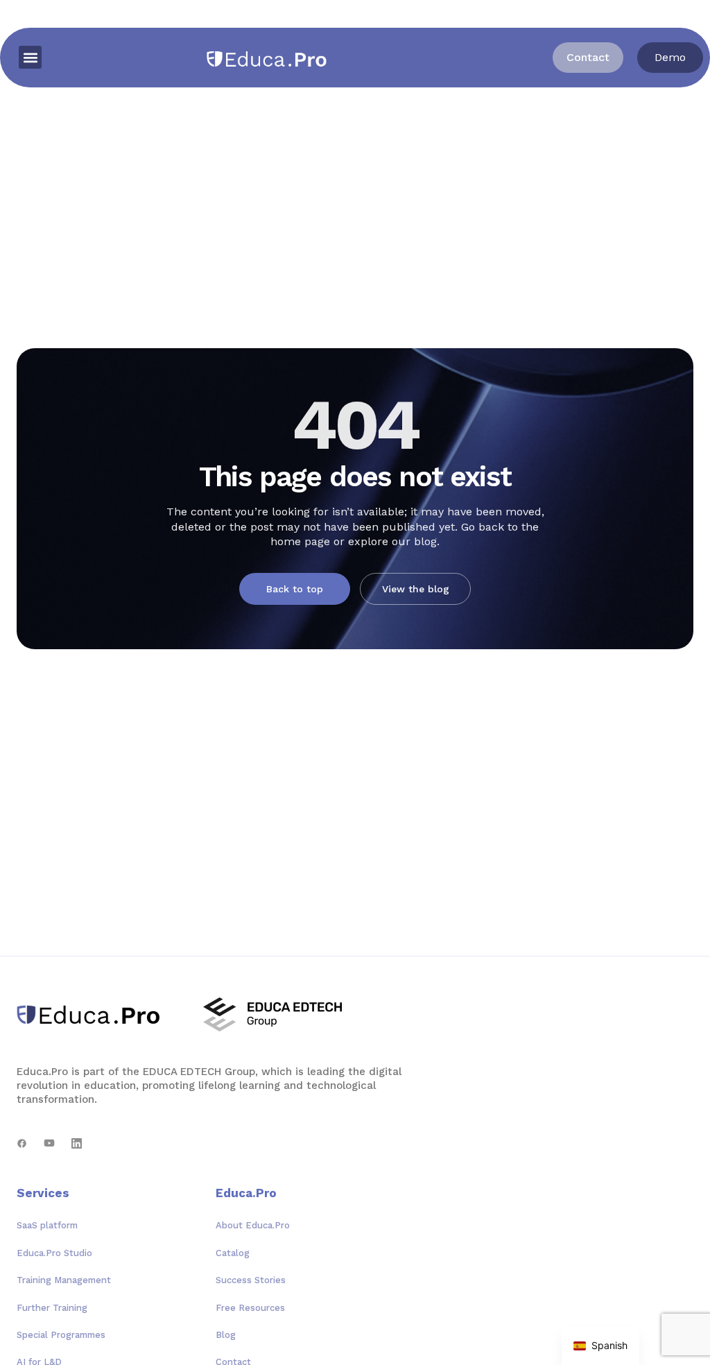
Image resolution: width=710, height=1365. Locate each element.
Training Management (64, 1280)
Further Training (52, 1308)
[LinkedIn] (76, 1143)
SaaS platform (47, 1225)
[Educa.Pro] (93, 1015)
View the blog (415, 588)
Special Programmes (61, 1335)
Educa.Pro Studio (54, 1253)
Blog (226, 1335)
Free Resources (250, 1308)
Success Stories (251, 1280)
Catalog (233, 1253)
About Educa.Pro (253, 1225)
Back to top (294, 588)
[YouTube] (49, 1143)
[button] (30, 57)
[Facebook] (22, 1143)
